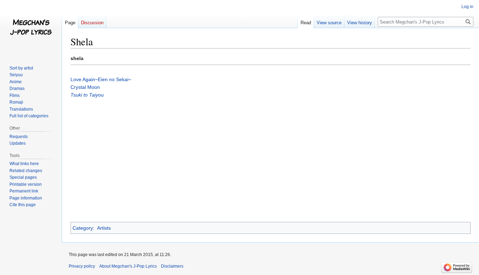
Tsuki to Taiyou (87, 95)
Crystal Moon (85, 87)
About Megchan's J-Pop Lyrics (128, 266)
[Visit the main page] (31, 28)
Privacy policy (82, 266)
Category (83, 228)
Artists (104, 228)
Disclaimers (172, 266)
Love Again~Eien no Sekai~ (100, 79)
